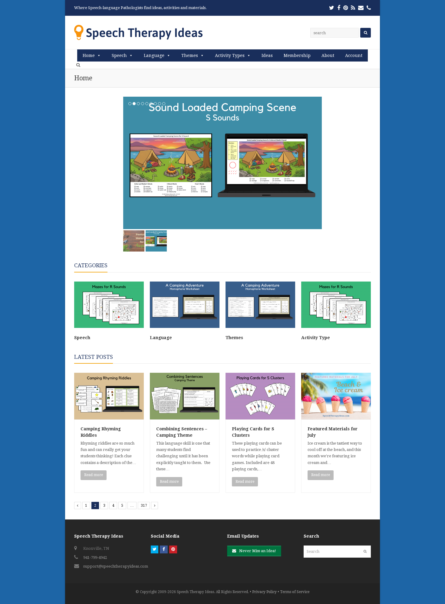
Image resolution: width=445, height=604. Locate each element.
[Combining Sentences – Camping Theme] (184, 416)
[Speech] (109, 326)
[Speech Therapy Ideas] (138, 32)
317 (144, 505)
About (327, 55)
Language (154, 55)
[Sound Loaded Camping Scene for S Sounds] (222, 163)
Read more (93, 475)
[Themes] (260, 326)
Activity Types (230, 55)
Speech (119, 55)
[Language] (184, 326)
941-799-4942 (95, 557)
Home (89, 55)
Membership (297, 55)
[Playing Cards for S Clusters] (260, 416)
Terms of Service (294, 592)
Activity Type (315, 337)
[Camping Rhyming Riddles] (109, 416)
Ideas (267, 55)
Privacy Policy (264, 592)
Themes (189, 55)
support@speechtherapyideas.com (115, 566)
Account (353, 55)
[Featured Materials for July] (336, 416)
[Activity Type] (336, 326)
